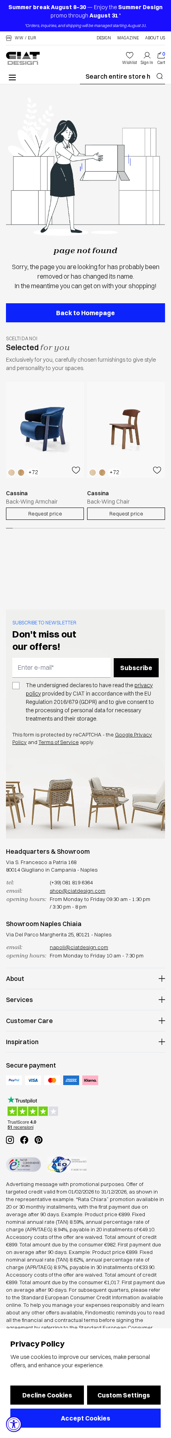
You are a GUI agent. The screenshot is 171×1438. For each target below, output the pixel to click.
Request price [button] (45, 513)
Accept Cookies (85, 1418)
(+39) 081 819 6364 (71, 882)
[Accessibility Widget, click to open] (14, 1424)
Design (104, 38)
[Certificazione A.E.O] (67, 1164)
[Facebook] (24, 1140)
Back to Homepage (85, 313)
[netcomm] (23, 1164)
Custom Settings (123, 1395)
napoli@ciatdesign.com (79, 947)
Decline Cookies (47, 1395)
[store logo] (23, 58)
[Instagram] (10, 1140)
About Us (155, 38)
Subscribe (136, 668)
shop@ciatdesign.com (77, 891)
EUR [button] (32, 38)
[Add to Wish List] (76, 470)
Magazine (128, 38)
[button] (21, 38)
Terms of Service (59, 742)
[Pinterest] (39, 1140)
